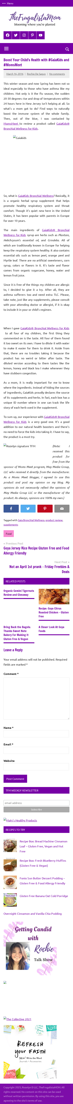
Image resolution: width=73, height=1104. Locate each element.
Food (9, 533)
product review (54, 520)
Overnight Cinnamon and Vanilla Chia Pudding (33, 913)
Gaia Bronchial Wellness (31, 520)
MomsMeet (11, 123)
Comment (11, 674)
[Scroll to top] (65, 1096)
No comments (57, 73)
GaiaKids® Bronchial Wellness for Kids (44, 328)
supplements (11, 524)
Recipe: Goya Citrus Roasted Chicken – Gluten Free (54, 612)
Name (8, 728)
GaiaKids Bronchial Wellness (36, 195)
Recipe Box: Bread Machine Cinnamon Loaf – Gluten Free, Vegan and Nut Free (43, 846)
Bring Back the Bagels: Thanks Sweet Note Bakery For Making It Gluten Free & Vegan (17, 633)
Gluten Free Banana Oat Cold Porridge (44, 896)
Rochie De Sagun (36, 73)
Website (9, 761)
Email (8, 744)
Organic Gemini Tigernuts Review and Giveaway (19, 593)
